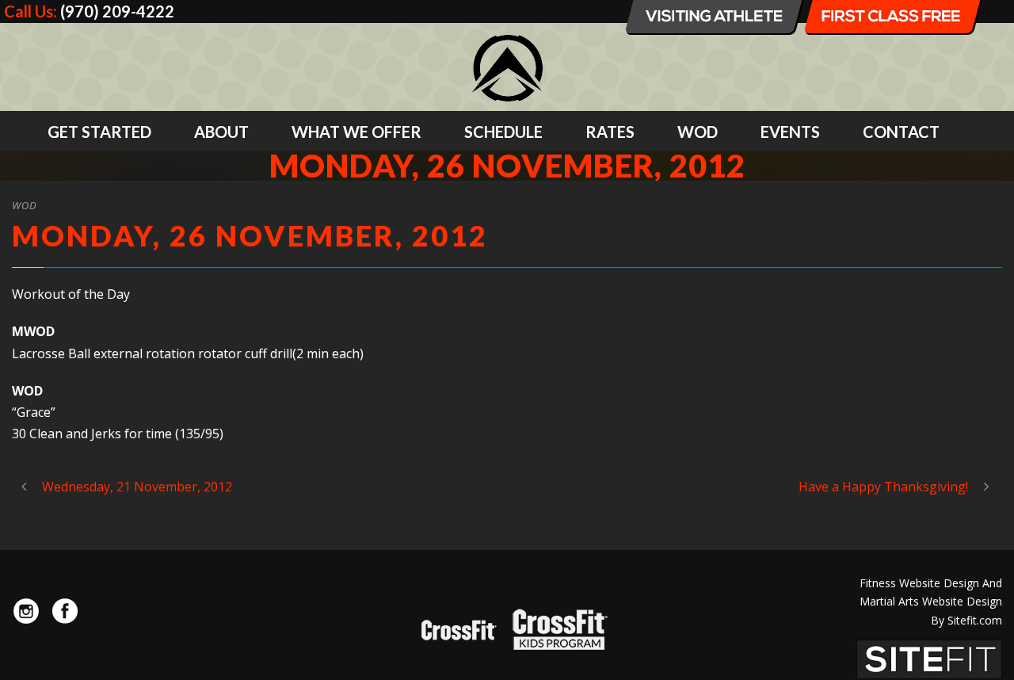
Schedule (503, 131)
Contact (901, 131)
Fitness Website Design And (931, 582)
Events (790, 131)
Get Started (99, 131)
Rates (610, 131)
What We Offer (356, 131)
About (221, 131)
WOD (697, 131)
